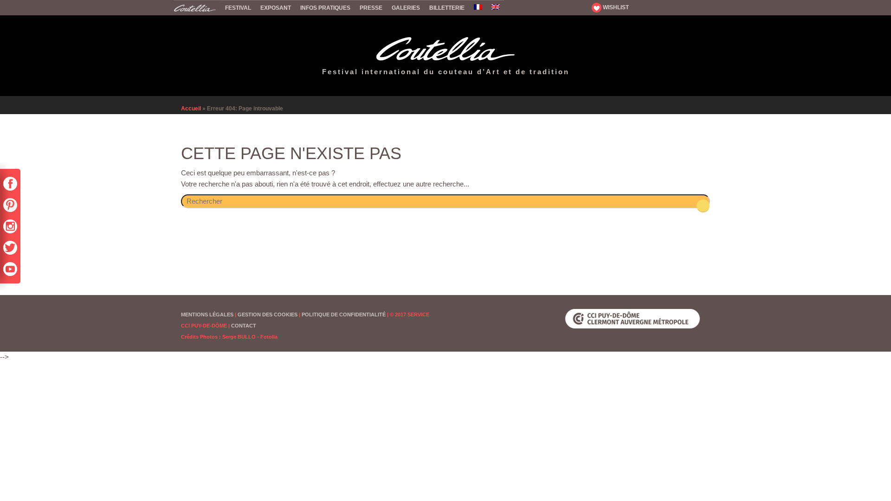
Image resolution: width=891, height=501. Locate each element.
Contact (243, 325)
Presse (371, 8)
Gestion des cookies (267, 314)
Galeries (406, 8)
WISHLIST (615, 7)
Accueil (197, 7)
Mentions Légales (207, 314)
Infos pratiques (325, 8)
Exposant (275, 8)
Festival (238, 8)
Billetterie (447, 8)
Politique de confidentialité (344, 314)
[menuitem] (478, 7)
